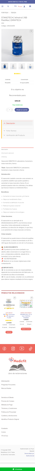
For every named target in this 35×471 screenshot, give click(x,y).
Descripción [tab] (4, 149)
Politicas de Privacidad (8, 412)
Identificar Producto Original (10, 419)
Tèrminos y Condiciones (9, 408)
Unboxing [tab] (4, 156)
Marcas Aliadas (6, 388)
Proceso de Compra (7, 401)
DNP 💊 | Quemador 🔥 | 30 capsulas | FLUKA (9, 316)
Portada (4, 12)
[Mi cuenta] (24, 6)
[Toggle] (4, 123)
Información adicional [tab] (7, 153)
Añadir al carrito (21, 110)
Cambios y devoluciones (9, 415)
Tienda (13, 12)
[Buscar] (8, 6)
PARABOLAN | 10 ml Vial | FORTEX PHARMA (26, 316)
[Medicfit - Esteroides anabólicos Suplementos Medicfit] (20, 6)
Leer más (9, 332)
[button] (2, 6)
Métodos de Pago (7, 405)
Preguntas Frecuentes (8, 384)
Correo (3, 432)
